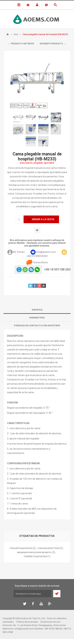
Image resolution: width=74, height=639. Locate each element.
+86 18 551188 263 (57, 269)
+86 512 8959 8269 (37, 256)
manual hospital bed (21, 548)
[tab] (37, 310)
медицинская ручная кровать (34, 552)
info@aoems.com (46, 252)
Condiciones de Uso (50, 622)
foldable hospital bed (35, 556)
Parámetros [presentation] (37, 317)
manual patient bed (48, 548)
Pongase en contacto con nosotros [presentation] (37, 325)
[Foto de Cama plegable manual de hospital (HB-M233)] (18, 117)
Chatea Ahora (40, 262)
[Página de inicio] (7, 34)
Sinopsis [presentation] (37, 309)
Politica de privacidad (27, 622)
